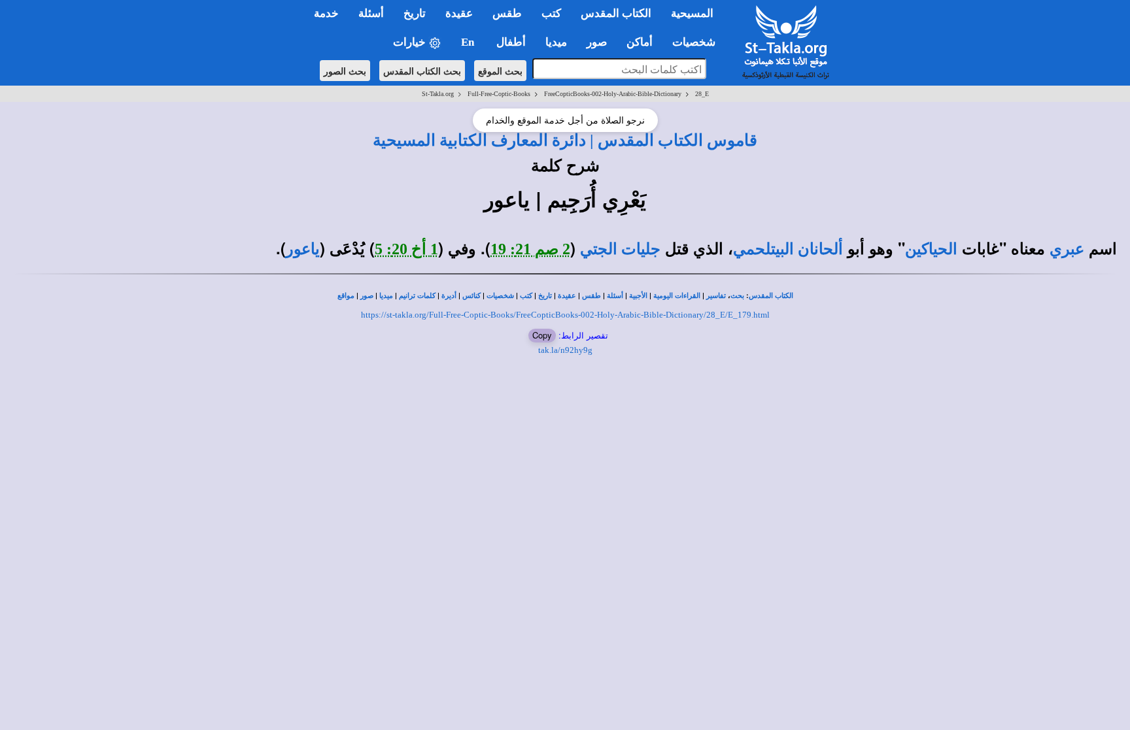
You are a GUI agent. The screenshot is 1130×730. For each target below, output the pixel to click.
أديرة (448, 295)
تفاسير (716, 295)
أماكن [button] (639, 42)
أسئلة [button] (371, 13)
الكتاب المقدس (771, 295)
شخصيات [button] (697, 42)
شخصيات (500, 295)
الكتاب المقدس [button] (616, 13)
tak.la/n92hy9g (565, 350)
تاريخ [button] (414, 13)
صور (366, 295)
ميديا (386, 295)
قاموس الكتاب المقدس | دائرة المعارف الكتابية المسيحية (565, 140)
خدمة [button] (326, 13)
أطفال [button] (511, 42)
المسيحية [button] (692, 13)
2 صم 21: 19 (530, 249)
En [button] (469, 42)
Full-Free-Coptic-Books (499, 93)
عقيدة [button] (459, 13)
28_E (702, 93)
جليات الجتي (620, 249)
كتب (526, 295)
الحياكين (931, 249)
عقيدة (567, 295)
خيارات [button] (410, 42)
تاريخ (545, 295)
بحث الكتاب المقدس (422, 70)
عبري (1067, 249)
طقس (591, 295)
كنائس (471, 295)
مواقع (345, 295)
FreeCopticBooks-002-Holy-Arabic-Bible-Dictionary (612, 93)
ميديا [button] (556, 42)
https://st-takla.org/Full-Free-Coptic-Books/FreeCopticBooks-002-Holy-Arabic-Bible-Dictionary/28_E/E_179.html (565, 315)
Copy (542, 335)
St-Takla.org (438, 93)
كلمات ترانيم (417, 295)
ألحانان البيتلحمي (788, 249)
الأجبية (638, 295)
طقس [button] (507, 13)
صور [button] (597, 42)
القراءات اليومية (676, 295)
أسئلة (615, 295)
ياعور (303, 249)
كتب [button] (551, 13)
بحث (737, 295)
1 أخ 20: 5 (406, 249)
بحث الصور (345, 70)
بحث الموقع (500, 70)
